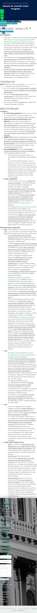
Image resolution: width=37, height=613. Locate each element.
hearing (31, 163)
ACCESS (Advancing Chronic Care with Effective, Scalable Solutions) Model (21, 355)
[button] (4, 515)
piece (11, 273)
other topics (30, 323)
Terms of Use (21, 610)
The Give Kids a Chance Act (17, 181)
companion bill (24, 203)
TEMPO (11, 329)
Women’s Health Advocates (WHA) (19, 39)
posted (18, 394)
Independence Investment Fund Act (23, 207)
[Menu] (32, 23)
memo (25, 428)
